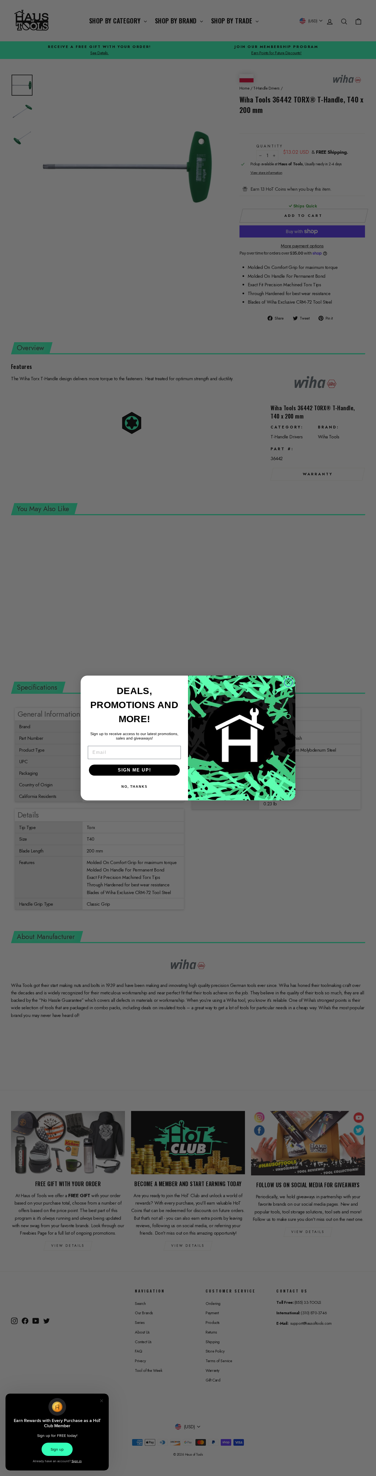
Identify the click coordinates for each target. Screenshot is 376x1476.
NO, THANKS (134, 787)
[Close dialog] (288, 682)
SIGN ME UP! (134, 770)
